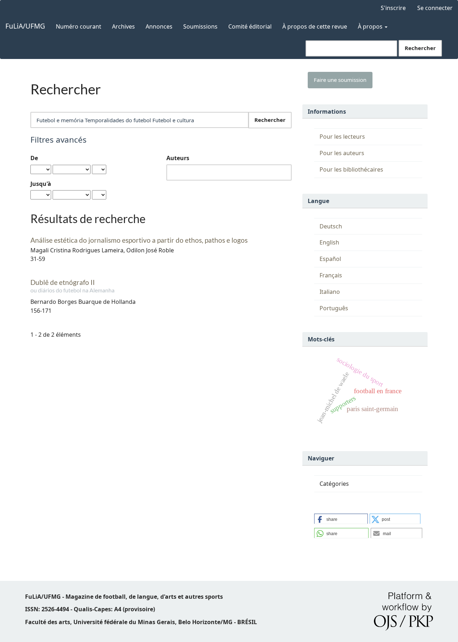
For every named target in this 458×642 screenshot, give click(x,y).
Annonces (159, 26)
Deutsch (331, 226)
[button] (341, 519)
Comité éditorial (250, 26)
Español (330, 259)
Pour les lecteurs (342, 136)
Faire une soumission (340, 79)
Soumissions (200, 26)
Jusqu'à (40, 184)
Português (334, 308)
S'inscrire (393, 8)
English (329, 242)
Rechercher (420, 47)
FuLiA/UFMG (25, 26)
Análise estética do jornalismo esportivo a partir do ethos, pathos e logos (139, 240)
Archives (123, 26)
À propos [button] (371, 26)
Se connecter (435, 8)
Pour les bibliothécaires (351, 169)
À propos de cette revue (314, 26)
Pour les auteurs (342, 153)
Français (331, 275)
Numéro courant (78, 26)
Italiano (330, 292)
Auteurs (177, 158)
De (34, 158)
